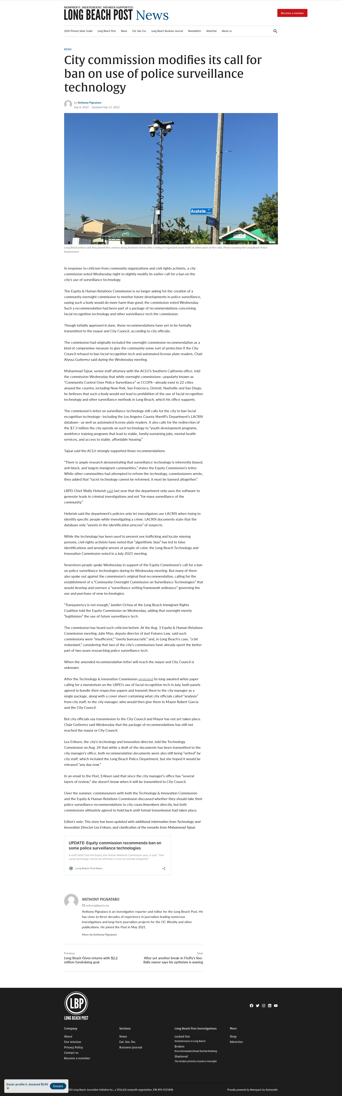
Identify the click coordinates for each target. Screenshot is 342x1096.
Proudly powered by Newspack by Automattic (252, 1089)
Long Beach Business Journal (167, 31)
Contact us (71, 1053)
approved (145, 678)
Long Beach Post (107, 31)
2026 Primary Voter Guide (78, 31)
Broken (196, 1049)
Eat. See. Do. (139, 31)
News (124, 31)
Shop (233, 1036)
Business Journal (130, 1047)
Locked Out (190, 1039)
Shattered (196, 1059)
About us (227, 31)
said (110, 490)
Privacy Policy (73, 1047)
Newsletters (194, 31)
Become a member (292, 13)
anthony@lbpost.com (97, 905)
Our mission (72, 1042)
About (68, 1036)
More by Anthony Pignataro (99, 934)
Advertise (211, 31)
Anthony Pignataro (89, 102)
